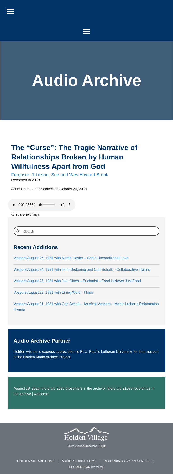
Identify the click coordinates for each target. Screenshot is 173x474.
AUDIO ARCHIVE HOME (79, 461)
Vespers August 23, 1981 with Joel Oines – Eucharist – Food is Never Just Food (77, 281)
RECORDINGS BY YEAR (86, 467)
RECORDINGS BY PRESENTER (127, 461)
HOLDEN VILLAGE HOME (36, 461)
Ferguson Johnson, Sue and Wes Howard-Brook (59, 174)
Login (102, 445)
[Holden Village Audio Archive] (86, 438)
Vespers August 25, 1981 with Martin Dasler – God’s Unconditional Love (71, 258)
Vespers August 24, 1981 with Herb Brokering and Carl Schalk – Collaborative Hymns (82, 269)
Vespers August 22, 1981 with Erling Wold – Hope (53, 292)
